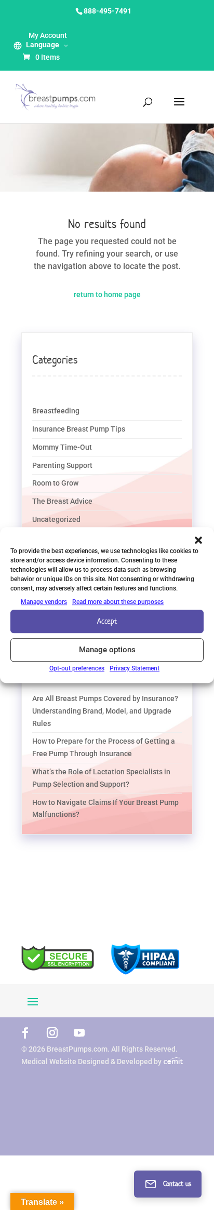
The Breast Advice (62, 501)
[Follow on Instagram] (52, 1032)
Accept (107, 621)
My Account (48, 35)
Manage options (107, 650)
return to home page (107, 294)
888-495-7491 (107, 11)
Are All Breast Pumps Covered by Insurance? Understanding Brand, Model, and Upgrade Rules (105, 711)
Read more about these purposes (118, 602)
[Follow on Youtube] (79, 1032)
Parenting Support (62, 465)
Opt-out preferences (76, 668)
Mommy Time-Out (62, 447)
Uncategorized (56, 519)
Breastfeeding (55, 411)
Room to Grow (55, 483)
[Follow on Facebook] (25, 1032)
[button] (198, 540)
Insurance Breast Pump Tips (78, 429)
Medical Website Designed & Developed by (92, 1061)
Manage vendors (44, 602)
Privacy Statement (134, 668)
